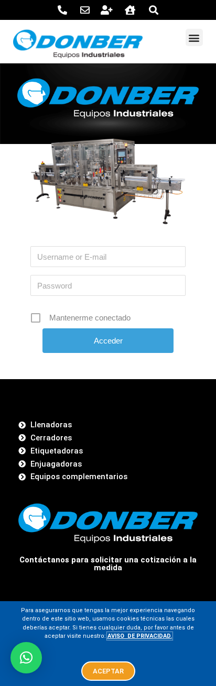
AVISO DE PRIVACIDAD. (139, 636)
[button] (194, 37)
